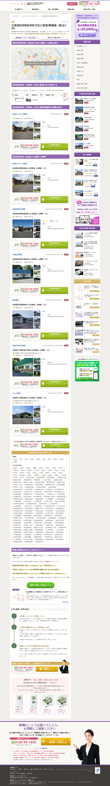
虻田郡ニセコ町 (17, 487)
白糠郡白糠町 (49, 539)
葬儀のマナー (81, 71)
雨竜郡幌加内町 (17, 508)
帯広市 (48, 468)
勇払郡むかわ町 (28, 525)
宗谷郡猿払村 (49, 511)
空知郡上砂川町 (39, 494)
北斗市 (22, 477)
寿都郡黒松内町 (50, 484)
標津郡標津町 (29, 542)
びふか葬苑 (16, 393)
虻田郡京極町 (52, 487)
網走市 (23, 470)
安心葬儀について (82, 46)
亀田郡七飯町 (17, 480)
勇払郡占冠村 (43, 503)
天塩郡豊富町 (39, 513)
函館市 (15, 468)
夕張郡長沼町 (61, 494)
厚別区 (55, 459)
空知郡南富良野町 (31, 503)
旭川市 (28, 468)
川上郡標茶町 (17, 539)
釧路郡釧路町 (38, 537)
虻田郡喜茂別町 (41, 487)
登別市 (44, 475)
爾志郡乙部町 (51, 482)
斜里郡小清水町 (17, 518)
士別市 (28, 473)
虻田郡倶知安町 (17, 489)
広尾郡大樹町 (49, 532)
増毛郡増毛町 (29, 508)
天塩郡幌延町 (17, 515)
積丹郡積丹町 (17, 492)
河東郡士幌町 (17, 530)
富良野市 (36, 475)
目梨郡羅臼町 (39, 542)
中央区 (15, 459)
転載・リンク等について (49, 769)
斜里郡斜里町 (48, 515)
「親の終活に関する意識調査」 (33, 759)
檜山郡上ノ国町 (28, 482)
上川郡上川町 (48, 501)
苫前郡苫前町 (49, 508)
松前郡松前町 (40, 477)
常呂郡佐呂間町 (41, 518)
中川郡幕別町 (17, 534)
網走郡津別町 (38, 515)
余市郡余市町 (48, 492)
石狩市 (15, 477)
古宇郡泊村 (49, 489)
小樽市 (22, 468)
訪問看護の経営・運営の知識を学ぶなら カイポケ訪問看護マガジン (24, 777)
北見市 (54, 468)
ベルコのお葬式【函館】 (91, 233)
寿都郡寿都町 (39, 484)
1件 (57, 221)
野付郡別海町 (60, 539)
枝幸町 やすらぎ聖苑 (19, 99)
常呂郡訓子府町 (29, 518)
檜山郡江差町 (17, 482)
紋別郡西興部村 (38, 520)
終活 (78, 79)
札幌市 (14, 456)
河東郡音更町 (62, 527)
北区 (21, 459)
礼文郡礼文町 (49, 513)
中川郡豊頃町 (38, 534)
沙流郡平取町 (49, 525)
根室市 (48, 473)
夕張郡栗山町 (17, 496)
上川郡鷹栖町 (49, 499)
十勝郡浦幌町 (27, 537)
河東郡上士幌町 (28, 530)
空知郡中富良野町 (18, 503)
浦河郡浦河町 (17, 527)
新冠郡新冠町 (60, 525)
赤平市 (15, 473)
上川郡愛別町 (38, 501)
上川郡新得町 (49, 530)
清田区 (15, 461)
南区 (44, 459)
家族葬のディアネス (90, 252)
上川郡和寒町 (53, 503)
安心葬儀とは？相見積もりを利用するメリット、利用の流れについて (91, 287)
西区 (49, 459)
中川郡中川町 (61, 506)
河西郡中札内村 (28, 532)
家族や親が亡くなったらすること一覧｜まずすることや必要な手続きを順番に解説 (91, 332)
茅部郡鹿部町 (27, 480)
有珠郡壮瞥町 (27, 523)
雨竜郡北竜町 (29, 499)
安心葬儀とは (13, 769)
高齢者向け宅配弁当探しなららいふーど (37, 783)
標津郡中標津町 (17, 542)
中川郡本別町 (48, 534)
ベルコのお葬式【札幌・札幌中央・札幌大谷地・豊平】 (91, 243)
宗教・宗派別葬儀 (53, 9)
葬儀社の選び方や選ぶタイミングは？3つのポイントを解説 (91, 349)
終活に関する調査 (82, 88)
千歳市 (54, 473)
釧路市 (41, 468)
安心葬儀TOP (18, 9)
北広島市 (63, 475)
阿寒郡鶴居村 (39, 539)
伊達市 (57, 475)
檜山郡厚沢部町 (39, 482)
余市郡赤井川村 (59, 492)
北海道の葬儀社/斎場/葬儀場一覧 (30, 16)
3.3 (51, 221)
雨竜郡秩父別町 (17, 499)
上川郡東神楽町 (60, 499)
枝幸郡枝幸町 (29, 513)
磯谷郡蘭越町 (61, 484)
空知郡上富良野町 (60, 501)
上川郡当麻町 (17, 501)
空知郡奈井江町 (28, 494)
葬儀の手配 (80, 50)
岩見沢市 (16, 470)
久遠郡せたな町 (17, 484)
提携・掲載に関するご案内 (36, 769)
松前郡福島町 (51, 477)
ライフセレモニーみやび (91, 261)
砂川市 (15, 475)
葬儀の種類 (35, 9)
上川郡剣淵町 (17, 506)
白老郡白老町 (38, 523)
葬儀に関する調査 (82, 84)
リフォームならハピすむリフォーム (84, 782)
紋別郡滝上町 (17, 520)
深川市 (29, 475)
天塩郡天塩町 (39, 511)
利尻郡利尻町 (60, 513)
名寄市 (35, 473)
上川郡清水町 (60, 530)
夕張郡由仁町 (51, 494)
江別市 (63, 470)
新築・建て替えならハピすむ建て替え (18, 783)
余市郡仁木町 (38, 492)
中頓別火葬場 (17, 255)
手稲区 (62, 459)
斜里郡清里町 (58, 515)
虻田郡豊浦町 (17, 523)
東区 (26, 459)
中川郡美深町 (38, 506)
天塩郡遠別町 (29, 511)
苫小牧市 (36, 470)
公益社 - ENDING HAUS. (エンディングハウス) (90, 170)
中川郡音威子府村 (49, 506)
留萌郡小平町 (39, 508)
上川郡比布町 (27, 501)
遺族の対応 (80, 75)
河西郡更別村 (39, 532)
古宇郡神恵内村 (59, 489)
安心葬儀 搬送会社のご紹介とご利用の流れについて (91, 322)
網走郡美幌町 (27, 515)
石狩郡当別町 (30, 477)
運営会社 (26, 769)
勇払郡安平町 (17, 525)
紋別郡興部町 (27, 520)
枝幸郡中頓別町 (17, 513)
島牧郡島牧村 (29, 484)
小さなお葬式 (88, 191)
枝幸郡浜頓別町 (60, 511)
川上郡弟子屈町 (28, 539)
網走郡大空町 (60, 520)
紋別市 (22, 473)
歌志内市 (22, 475)
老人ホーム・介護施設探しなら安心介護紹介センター (34, 782)
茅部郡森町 (37, 480)
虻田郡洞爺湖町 (59, 523)
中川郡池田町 (27, 534)
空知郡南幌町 (17, 494)
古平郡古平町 (27, 492)
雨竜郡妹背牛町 (61, 496)
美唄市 (50, 470)
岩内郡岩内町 (39, 489)
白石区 (32, 459)
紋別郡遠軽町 (52, 518)
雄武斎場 (15, 300)
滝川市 (60, 473)
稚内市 (44, 470)
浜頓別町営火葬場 (18, 209)
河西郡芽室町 (17, 532)
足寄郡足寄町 (58, 534)
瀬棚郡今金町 (61, 482)
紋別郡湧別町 (62, 518)
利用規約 (84, 6)
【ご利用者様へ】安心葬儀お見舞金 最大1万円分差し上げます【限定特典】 (91, 314)
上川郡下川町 (27, 506)
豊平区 (39, 459)
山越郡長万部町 (57, 480)
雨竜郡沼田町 (39, 499)
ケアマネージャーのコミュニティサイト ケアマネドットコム (61, 782)
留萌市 (29, 470)
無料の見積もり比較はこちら (40, 585)
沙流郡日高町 (39, 525)
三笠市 (41, 473)
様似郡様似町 (27, 527)
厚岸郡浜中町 (58, 537)
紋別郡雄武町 (49, 520)
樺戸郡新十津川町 (49, 496)
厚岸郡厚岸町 (48, 537)
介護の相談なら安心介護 (15, 782)
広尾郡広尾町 (60, 532)
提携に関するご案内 (89, 9)
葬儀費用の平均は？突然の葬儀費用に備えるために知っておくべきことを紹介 (91, 341)
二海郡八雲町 (47, 480)
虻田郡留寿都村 (29, 487)
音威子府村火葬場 (18, 346)
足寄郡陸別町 (17, 537)
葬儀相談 (35, 100)
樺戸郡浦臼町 (38, 496)
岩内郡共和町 (29, 489)
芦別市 (57, 470)
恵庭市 (50, 475)
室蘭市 (35, 468)
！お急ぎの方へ (72, 4)
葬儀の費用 (80, 58)
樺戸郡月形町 (27, 496)
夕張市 (60, 468)
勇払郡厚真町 (48, 523)
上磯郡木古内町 (61, 477)
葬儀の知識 (71, 9)
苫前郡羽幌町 (60, 508)
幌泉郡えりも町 (38, 527)
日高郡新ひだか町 (51, 527)
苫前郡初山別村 (17, 511)
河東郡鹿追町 (39, 530)
